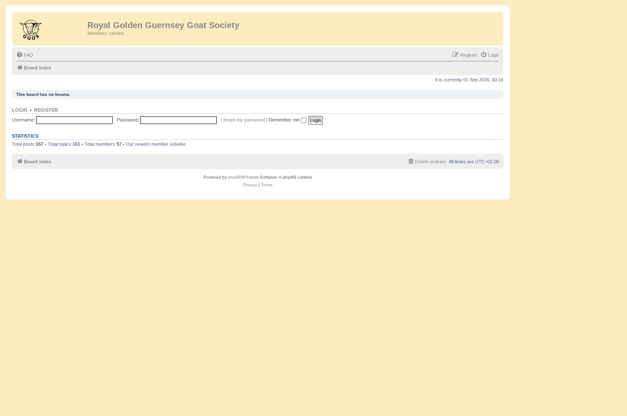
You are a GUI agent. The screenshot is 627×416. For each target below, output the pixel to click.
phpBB (235, 177)
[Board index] (50, 27)
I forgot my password (243, 119)
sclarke (178, 144)
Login (19, 110)
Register (46, 110)
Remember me (285, 119)
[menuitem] (24, 55)
